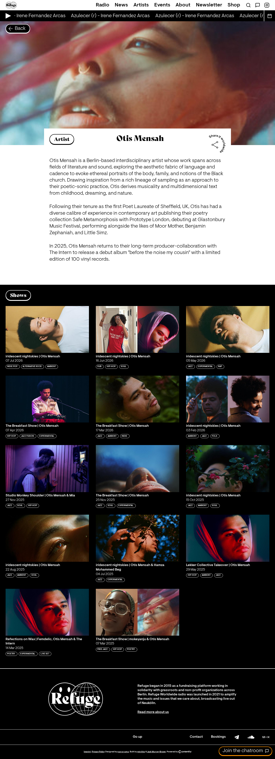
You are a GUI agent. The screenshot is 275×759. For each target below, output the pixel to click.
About (183, 5)
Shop (234, 5)
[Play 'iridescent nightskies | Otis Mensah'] (47, 329)
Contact (196, 737)
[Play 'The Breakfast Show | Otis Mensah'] (47, 399)
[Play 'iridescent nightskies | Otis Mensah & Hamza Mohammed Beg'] (137, 538)
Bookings (218, 737)
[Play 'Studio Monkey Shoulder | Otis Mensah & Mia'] (47, 468)
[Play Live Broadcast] (7, 15)
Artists (141, 5)
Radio (102, 5)
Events (162, 5)
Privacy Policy (98, 752)
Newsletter (209, 5)
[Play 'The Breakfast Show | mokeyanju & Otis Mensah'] (137, 612)
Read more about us (153, 712)
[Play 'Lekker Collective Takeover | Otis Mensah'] (227, 538)
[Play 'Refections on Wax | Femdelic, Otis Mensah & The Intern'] (47, 612)
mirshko (141, 752)
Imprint (87, 752)
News (121, 5)
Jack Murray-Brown (156, 752)
